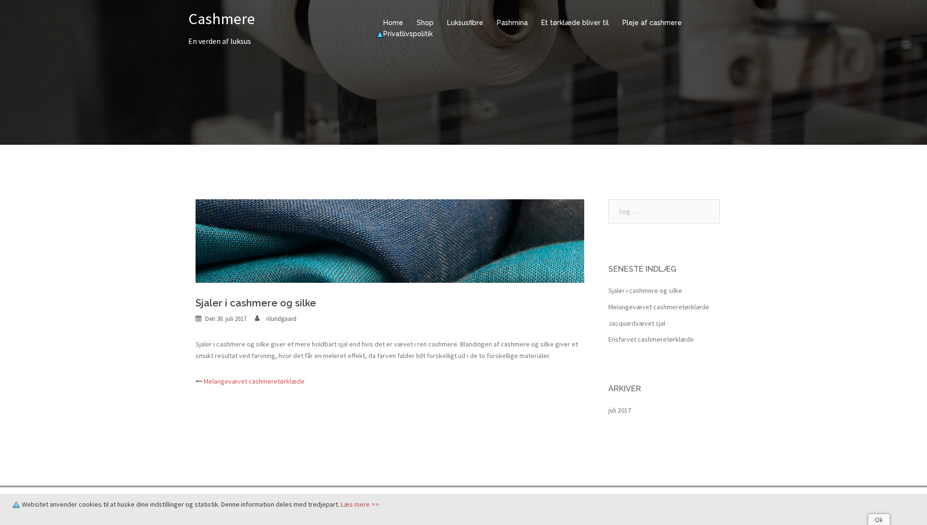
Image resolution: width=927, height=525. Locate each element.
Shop (425, 23)
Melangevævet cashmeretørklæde (254, 381)
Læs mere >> (360, 504)
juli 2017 (619, 410)
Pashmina (512, 23)
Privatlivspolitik (408, 34)
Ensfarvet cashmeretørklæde (651, 339)
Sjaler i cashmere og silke (645, 290)
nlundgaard (281, 319)
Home (393, 23)
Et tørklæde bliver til (575, 23)
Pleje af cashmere (652, 23)
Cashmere (221, 18)
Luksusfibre (465, 23)
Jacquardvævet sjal (636, 323)
